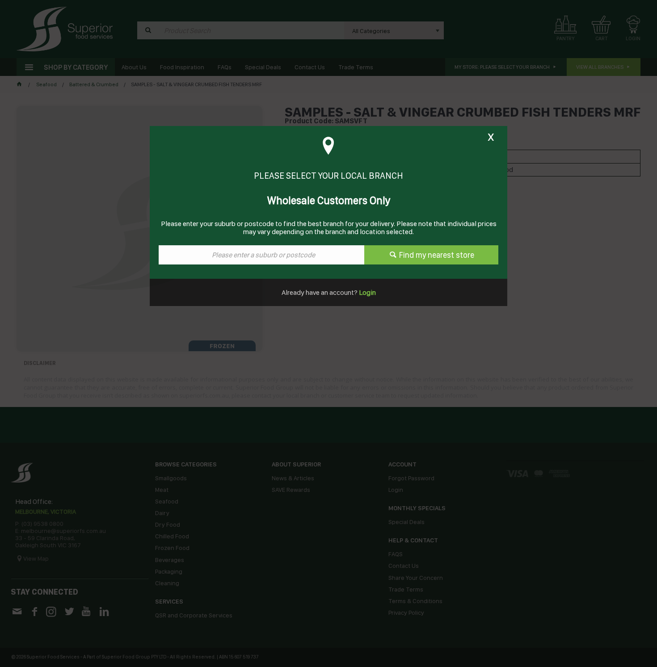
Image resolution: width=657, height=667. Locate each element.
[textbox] (261, 254)
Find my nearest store (436, 255)
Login (367, 292)
